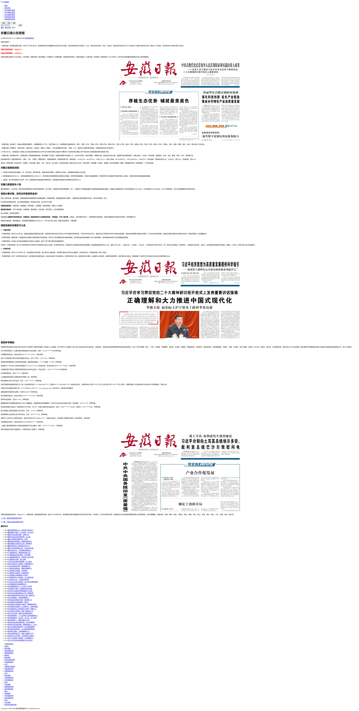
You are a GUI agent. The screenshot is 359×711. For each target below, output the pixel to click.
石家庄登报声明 (9, 660)
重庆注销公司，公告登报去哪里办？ (20, 550)
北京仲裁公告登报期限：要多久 (18, 602)
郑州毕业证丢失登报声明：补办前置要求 (21, 622)
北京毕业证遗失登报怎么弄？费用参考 (20, 593)
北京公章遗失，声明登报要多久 (18, 597)
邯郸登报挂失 (8, 653)
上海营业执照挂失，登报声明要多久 (20, 568)
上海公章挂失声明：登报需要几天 (19, 566)
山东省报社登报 (9, 15)
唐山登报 (7, 657)
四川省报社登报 (9, 12)
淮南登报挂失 (29, 38)
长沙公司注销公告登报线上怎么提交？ (20, 640)
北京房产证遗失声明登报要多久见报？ (20, 591)
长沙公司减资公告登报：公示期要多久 (20, 638)
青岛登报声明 (8, 669)
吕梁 (5, 700)
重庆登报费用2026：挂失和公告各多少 (20, 530)
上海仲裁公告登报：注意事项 (17, 570)
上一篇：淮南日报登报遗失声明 (11, 518)
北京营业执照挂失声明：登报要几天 (20, 600)
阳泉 (5, 682)
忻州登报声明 (8, 696)
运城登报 (7, 693)
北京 (5, 664)
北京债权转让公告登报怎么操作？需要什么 (22, 609)
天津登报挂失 (8, 662)
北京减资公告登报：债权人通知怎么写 (20, 611)
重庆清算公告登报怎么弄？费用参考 (20, 544)
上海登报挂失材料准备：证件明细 (19, 555)
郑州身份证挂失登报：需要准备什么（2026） (23, 624)
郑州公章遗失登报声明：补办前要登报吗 (21, 627)
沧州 (5, 673)
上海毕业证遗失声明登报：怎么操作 (20, 562)
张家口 (6, 646)
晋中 (5, 691)
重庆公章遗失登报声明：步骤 (17, 539)
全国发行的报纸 (9, 666)
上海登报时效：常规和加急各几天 (19, 553)
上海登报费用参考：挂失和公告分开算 (20, 557)
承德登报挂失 (8, 671)
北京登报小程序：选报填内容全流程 (20, 588)
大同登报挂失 (8, 680)
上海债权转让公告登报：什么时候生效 (20, 577)
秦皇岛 (6, 655)
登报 (5, 6)
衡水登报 (7, 675)
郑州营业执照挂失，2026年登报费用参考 (21, 629)
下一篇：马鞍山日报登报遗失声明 (12, 522)
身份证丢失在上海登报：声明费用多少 (20, 564)
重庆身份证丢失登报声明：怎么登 (19, 537)
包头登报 (7, 702)
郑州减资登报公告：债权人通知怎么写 (20, 633)
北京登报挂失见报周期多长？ (17, 584)
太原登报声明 (8, 678)
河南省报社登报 (9, 17)
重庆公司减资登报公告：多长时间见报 (20, 548)
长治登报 (7, 684)
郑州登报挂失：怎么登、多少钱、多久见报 (22, 618)
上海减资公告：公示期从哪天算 (18, 579)
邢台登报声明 (8, 651)
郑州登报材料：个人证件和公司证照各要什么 (23, 615)
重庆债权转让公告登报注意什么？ (19, 546)
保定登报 (7, 648)
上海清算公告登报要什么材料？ (18, 575)
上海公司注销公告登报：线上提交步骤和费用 (23, 582)
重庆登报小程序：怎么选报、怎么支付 (20, 532)
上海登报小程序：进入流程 (17, 559)
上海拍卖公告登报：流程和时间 (18, 573)
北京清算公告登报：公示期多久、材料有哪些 (23, 606)
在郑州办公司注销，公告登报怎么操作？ (21, 636)
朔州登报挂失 (8, 689)
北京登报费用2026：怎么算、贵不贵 (20, 586)
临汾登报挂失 (8, 698)
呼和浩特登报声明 (10, 705)
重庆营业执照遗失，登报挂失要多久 (20, 541)
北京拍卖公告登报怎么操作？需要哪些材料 (22, 604)
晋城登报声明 (8, 687)
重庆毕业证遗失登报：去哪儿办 (18, 535)
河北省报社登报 (9, 10)
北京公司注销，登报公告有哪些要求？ (20, 613)
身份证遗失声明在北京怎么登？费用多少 (21, 595)
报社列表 (7, 8)
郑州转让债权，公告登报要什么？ (19, 631)
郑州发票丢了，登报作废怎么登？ (19, 620)
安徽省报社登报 (9, 19)
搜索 (20, 25)
